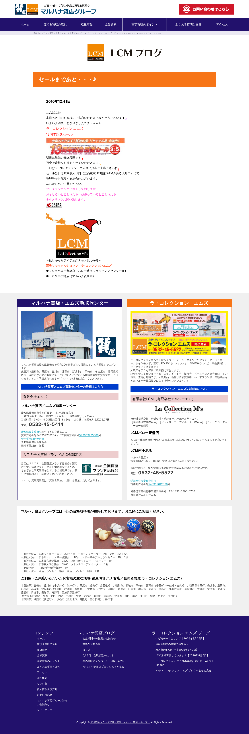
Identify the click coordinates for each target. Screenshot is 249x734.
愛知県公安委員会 (31, 431)
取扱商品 (87, 24)
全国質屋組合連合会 (32, 438)
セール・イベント (127, 33)
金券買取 (110, 24)
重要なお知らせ (91, 644)
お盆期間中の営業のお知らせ (99, 638)
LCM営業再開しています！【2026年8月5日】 (182, 655)
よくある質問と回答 (188, 24)
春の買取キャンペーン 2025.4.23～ (104, 660)
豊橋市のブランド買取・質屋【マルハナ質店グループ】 (58, 33)
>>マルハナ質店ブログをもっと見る (103, 666)
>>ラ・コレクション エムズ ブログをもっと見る (183, 670)
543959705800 (89, 435)
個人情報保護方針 (47, 689)
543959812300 (158, 484)
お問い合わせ (44, 694)
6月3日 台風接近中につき (98, 655)
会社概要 (42, 677)
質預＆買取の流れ (55, 24)
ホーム (25, 24)
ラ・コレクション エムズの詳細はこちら (179, 388)
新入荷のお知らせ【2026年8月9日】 (177, 649)
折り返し (88, 649)
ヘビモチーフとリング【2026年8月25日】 (180, 638)
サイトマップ (44, 709)
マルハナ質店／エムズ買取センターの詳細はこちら (69, 386)
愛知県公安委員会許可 (143, 480)
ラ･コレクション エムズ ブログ (101, 33)
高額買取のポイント (144, 24)
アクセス (222, 24)
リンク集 (42, 683)
